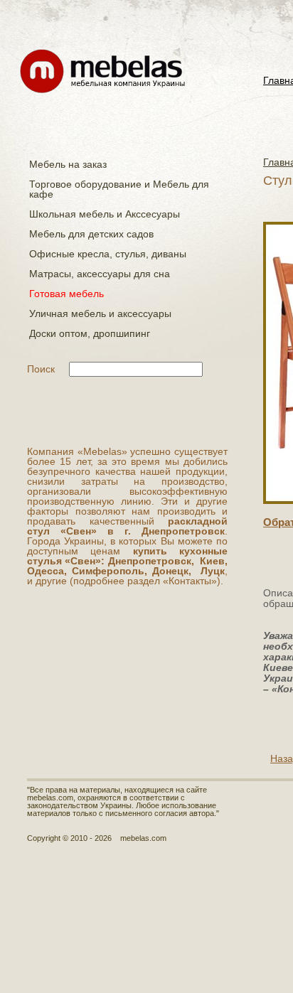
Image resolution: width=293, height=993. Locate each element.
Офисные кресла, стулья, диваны (107, 253)
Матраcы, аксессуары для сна (99, 273)
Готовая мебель (66, 293)
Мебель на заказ (68, 164)
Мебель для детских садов (91, 234)
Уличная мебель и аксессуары (100, 313)
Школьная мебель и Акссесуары (104, 214)
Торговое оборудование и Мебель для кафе (119, 189)
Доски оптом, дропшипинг (89, 333)
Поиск (41, 369)
